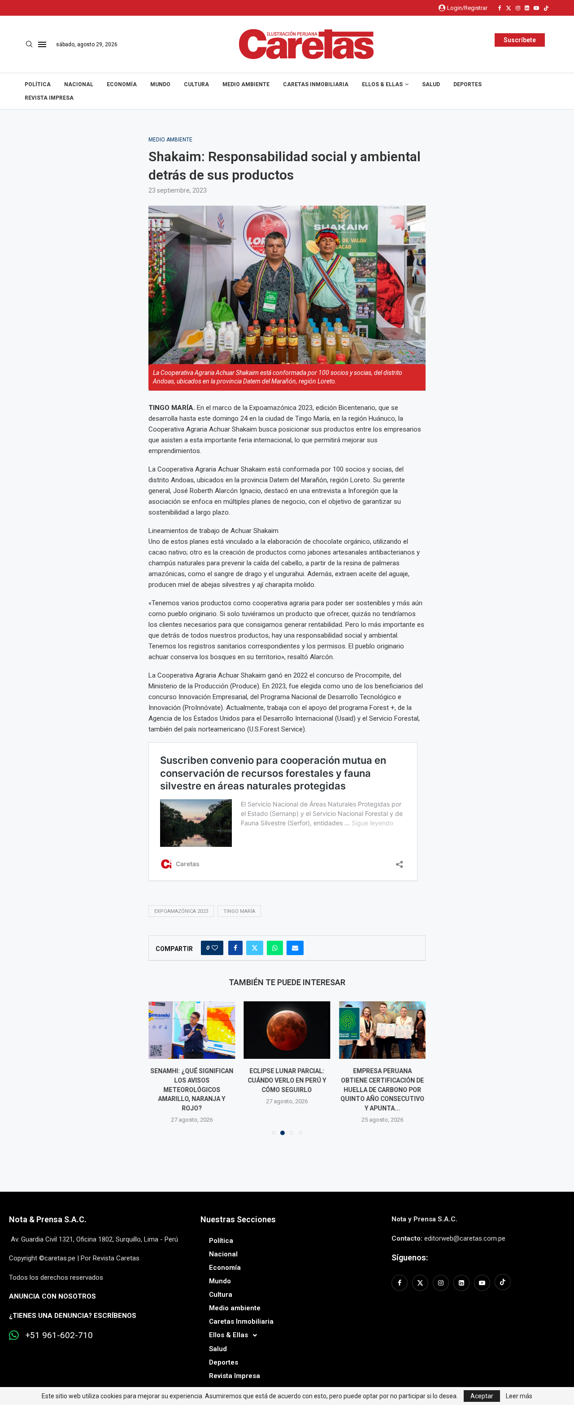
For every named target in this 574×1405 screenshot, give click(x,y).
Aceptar (481, 1396)
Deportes (467, 84)
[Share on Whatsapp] (275, 948)
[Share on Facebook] (235, 948)
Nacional (78, 84)
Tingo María (239, 911)
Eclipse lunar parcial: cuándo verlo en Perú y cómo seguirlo (287, 1080)
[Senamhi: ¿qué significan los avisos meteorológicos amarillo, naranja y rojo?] (191, 1030)
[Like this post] (215, 948)
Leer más (519, 1396)
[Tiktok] (546, 8)
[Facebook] (500, 8)
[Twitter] (508, 8)
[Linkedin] (527, 8)
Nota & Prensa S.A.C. (48, 1219)
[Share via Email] (295, 948)
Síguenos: (409, 1257)
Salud (431, 84)
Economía (122, 84)
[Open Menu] (42, 44)
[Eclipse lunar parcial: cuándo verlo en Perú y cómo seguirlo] (287, 1030)
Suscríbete (520, 40)
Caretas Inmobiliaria (315, 84)
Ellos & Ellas (382, 84)
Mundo (160, 84)
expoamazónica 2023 (181, 911)
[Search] (29, 44)
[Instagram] (518, 8)
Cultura (196, 84)
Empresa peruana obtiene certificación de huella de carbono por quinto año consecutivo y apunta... (382, 1090)
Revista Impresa (49, 98)
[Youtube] (536, 8)
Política (38, 84)
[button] (160, 1067)
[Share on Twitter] (254, 948)
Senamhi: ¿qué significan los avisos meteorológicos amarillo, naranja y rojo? (191, 1090)
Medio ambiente (246, 84)
